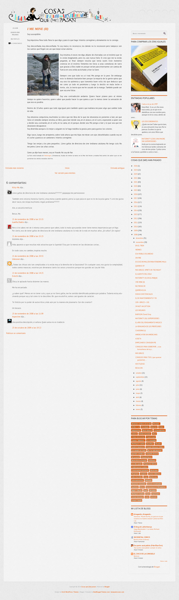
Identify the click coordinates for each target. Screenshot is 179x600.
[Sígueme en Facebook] (150, 13)
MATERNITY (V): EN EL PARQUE (146, 278)
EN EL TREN (139, 246)
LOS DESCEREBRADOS (150, 121)
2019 (136, 190)
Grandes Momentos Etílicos (155, 447)
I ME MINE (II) (37, 29)
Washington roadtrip (138, 444)
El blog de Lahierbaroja (143, 527)
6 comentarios (16, 43)
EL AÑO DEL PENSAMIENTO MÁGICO (148, 322)
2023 (136, 174)
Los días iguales (137, 464)
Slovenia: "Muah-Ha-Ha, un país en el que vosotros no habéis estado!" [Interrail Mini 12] (148, 518)
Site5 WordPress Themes (70, 592)
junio (138, 389)
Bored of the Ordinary (141, 539)
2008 (136, 235)
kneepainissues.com (117, 592)
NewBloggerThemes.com (101, 592)
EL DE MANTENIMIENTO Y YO (146, 298)
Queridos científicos (138, 454)
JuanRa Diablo (18, 222)
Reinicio (136, 556)
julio (138, 385)
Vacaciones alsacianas (139, 484)
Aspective (16, 316)
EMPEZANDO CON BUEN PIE (145, 343)
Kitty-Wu (16, 187)
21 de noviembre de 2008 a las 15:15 (27, 219)
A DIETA (138, 339)
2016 (136, 202)
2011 (136, 222)
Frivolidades (145, 427)
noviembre (140, 242)
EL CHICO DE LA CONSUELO (144, 554)
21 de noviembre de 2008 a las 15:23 (27, 236)
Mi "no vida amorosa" (155, 450)
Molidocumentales (145, 434)
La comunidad (151, 440)
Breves (142, 487)
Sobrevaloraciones (137, 480)
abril (138, 397)
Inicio (67, 168)
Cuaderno (143, 474)
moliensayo (152, 460)
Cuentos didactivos (155, 474)
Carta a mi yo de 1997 (150, 104)
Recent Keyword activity (139, 460)
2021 (136, 182)
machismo (135, 487)
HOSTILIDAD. (140, 364)
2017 (136, 198)
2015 (136, 206)
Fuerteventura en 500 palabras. (156, 487)
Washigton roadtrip (138, 494)
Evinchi (15, 276)
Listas (146, 477)
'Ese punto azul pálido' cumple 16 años (147, 548)
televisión (154, 497)
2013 (136, 214)
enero (138, 409)
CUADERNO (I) (140, 330)
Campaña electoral (152, 454)
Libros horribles (137, 477)
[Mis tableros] (172, 13)
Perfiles (16, 39)
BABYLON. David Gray (143, 314)
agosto (139, 381)
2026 (136, 166)
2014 (136, 210)
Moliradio (148, 480)
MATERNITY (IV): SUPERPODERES (147, 318)
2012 (136, 218)
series (147, 497)
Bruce (154, 434)
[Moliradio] (164, 13)
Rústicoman (154, 470)
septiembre (140, 377)
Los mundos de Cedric (139, 450)
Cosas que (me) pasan (88, 587)
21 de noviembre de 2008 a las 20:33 (27, 256)
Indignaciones (136, 430)
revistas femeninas (137, 497)
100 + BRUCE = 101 (142, 302)
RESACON (139, 368)
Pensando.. (156, 424)
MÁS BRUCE (139, 353)
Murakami (152, 490)
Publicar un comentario (16, 333)
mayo (138, 393)
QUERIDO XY (140, 266)
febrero (139, 405)
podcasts (134, 434)
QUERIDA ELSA (140, 290)
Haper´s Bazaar (137, 490)
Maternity (154, 427)
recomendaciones (159, 430)
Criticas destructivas (138, 437)
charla (148, 494)
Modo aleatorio (147, 430)
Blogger (157, 567)
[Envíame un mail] (157, 13)
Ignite (145, 490)
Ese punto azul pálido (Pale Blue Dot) (148, 545)
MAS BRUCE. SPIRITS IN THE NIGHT (148, 270)
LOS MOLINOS (140, 310)
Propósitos (135, 474)
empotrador (155, 494)
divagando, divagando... (143, 514)
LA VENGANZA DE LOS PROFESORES (148, 326)
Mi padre (158, 444)
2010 (136, 226)
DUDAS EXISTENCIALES (144, 294)
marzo (138, 401)
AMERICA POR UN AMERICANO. (146, 335)
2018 (136, 194)
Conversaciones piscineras (140, 470)
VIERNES (138, 250)
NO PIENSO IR (140, 286)
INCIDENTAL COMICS (142, 537)
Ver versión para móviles (65, 173)
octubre (139, 373)
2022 (136, 178)
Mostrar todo (163, 561)
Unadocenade (151, 437)
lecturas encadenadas (154, 484)
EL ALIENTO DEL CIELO (143, 274)
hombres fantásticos (138, 447)
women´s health (137, 500)
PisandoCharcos (146, 457)
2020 (136, 186)
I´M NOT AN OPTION (142, 306)
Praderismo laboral (150, 464)
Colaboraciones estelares (140, 467)
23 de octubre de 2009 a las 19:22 (26, 327)
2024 (136, 170)
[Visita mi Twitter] (142, 13)
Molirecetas (153, 477)
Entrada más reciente (15, 168)
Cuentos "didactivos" (138, 440)
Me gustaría (135, 457)
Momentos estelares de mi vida (141, 424)
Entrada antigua (117, 168)
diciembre (139, 238)
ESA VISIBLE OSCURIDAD (144, 254)
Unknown (16, 259)
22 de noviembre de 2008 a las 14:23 (27, 273)
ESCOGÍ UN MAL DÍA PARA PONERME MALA (150, 262)
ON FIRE (138, 258)
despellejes (150, 444)
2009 (136, 230)
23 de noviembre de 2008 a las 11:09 (27, 313)
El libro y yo (135, 427)
